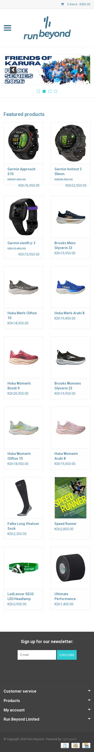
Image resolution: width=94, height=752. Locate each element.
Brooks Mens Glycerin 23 (65, 245)
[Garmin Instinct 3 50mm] (70, 143)
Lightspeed (69, 739)
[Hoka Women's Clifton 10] (23, 427)
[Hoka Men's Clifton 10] (23, 287)
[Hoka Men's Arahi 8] (70, 287)
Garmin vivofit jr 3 (21, 243)
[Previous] (13, 70)
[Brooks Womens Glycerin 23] (70, 357)
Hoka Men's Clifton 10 (22, 315)
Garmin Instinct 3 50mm (68, 171)
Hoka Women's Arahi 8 (66, 456)
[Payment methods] (64, 745)
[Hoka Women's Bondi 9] (23, 357)
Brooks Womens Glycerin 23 (67, 385)
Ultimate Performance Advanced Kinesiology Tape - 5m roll (69, 596)
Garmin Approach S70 (21, 171)
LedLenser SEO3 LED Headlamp (20, 596)
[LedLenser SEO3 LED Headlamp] (23, 568)
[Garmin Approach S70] (23, 143)
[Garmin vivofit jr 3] (23, 217)
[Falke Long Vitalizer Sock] (23, 498)
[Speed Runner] (70, 498)
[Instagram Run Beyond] (51, 669)
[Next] (81, 70)
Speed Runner (65, 524)
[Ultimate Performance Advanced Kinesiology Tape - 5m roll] (70, 568)
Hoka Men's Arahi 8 (69, 313)
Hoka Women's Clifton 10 (19, 456)
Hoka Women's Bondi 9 (19, 385)
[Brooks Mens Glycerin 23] (70, 217)
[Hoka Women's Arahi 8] (70, 427)
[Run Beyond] (54, 27)
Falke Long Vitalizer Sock (23, 526)
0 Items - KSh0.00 (78, 4)
